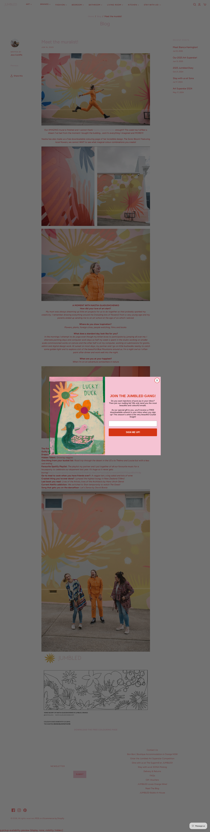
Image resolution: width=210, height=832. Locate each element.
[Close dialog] (157, 380)
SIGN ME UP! (133, 432)
